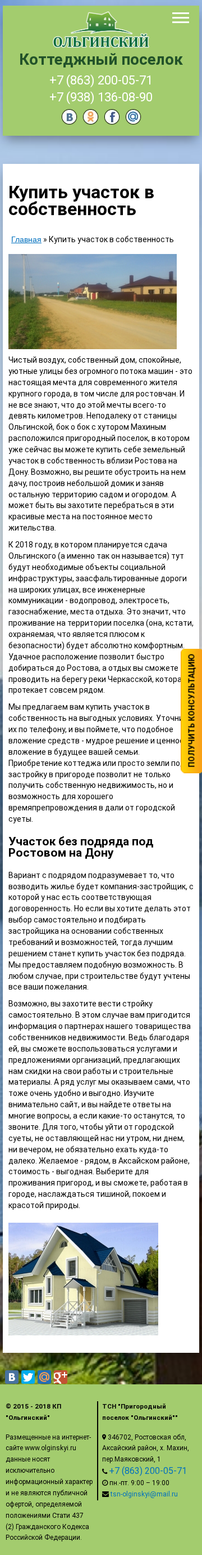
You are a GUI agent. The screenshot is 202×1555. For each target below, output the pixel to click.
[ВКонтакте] (12, 1377)
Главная (26, 239)
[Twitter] (28, 1377)
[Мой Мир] (44, 1377)
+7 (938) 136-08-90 (101, 97)
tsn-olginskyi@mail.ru (144, 1494)
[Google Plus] (60, 1377)
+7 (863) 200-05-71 (101, 80)
